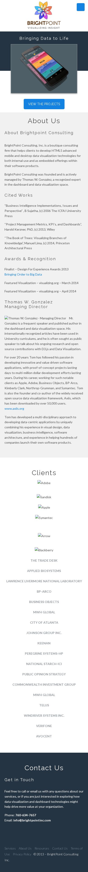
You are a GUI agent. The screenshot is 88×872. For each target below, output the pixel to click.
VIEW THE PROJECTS (44, 104)
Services (10, 848)
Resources (42, 848)
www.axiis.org (14, 408)
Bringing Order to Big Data (23, 274)
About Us (25, 848)
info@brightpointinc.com (32, 820)
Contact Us (60, 848)
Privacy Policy (22, 854)
